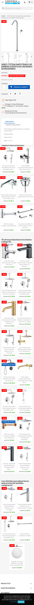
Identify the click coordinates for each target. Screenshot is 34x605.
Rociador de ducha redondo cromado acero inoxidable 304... (17, 563)
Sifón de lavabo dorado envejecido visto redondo (9, 436)
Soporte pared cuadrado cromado (25, 535)
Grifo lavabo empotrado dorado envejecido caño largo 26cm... (25, 379)
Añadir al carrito (19, 87)
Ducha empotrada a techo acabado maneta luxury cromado (9, 350)
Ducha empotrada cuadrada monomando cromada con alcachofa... (25, 436)
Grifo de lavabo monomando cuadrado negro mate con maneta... (25, 263)
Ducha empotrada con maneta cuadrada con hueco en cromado (25, 320)
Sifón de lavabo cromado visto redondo (8, 225)
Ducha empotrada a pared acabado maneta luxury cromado (25, 466)
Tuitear (15, 94)
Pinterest (20, 94)
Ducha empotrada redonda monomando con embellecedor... (25, 349)
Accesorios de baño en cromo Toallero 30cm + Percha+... (25, 225)
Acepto (21, 602)
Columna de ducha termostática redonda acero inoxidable (25, 408)
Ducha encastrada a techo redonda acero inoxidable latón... (25, 292)
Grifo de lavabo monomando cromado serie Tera (9, 262)
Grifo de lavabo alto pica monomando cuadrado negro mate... (9, 466)
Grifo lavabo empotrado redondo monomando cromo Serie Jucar (8, 196)
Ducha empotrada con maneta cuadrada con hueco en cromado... (9, 292)
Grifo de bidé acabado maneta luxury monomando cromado (25, 506)
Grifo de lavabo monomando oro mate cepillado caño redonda (9, 320)
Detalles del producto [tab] (13, 125)
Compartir (10, 94)
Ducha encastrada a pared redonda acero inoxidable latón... (8, 167)
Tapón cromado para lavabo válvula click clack (25, 196)
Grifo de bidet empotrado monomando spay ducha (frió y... (25, 167)
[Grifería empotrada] (12, 2)
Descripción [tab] (9, 121)
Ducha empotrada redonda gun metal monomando (9, 378)
